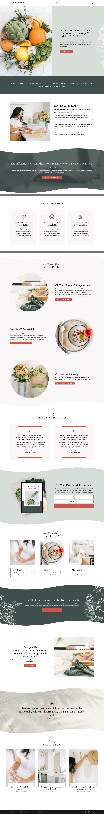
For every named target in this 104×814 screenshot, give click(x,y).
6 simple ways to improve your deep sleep (52, 788)
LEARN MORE (66, 51)
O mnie (63, 3)
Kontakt (88, 3)
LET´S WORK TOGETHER (52, 177)
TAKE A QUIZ (30, 665)
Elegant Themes (25, 811)
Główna (57, 3)
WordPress (41, 811)
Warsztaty (70, 3)
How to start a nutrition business (21, 788)
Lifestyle (18, 791)
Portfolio (80, 3)
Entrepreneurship (80, 791)
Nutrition (23, 791)
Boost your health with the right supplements (83, 788)
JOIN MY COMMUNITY (63, 299)
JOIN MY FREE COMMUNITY (65, 383)
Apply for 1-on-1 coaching (21, 343)
